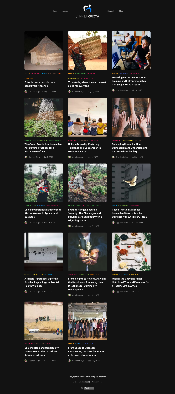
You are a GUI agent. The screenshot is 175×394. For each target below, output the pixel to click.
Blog (121, 11)
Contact (110, 11)
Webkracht (97, 382)
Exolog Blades (79, 382)
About (65, 11)
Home (55, 11)
